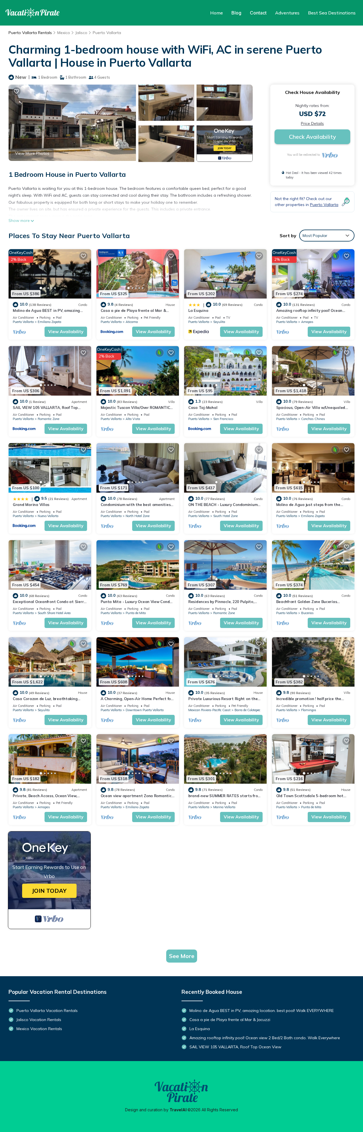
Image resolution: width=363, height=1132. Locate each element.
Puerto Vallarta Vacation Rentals (47, 1010)
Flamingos (308, 710)
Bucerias (307, 613)
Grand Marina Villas (31, 504)
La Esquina (198, 310)
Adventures (287, 13)
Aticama (132, 322)
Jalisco (81, 32)
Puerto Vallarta (107, 32)
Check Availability (312, 136)
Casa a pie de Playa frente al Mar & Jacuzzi (229, 1019)
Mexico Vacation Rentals (39, 1028)
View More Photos (32, 153)
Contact (258, 13)
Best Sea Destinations (332, 13)
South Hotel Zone (225, 516)
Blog (236, 13)
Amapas (307, 322)
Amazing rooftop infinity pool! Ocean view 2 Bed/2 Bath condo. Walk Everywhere (264, 1037)
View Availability (65, 331)
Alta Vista (133, 419)
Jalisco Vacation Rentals (38, 1019)
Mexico (63, 32)
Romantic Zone (48, 419)
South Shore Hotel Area (54, 613)
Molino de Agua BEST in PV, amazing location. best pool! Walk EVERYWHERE (261, 1010)
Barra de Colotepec (247, 710)
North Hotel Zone (137, 516)
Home (216, 13)
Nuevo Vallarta (48, 516)
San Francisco (223, 419)
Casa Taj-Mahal (202, 407)
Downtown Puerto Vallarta (145, 710)
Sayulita (219, 322)
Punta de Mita (136, 613)
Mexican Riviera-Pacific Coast (209, 710)
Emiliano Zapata (49, 322)
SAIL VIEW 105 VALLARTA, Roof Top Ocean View (235, 1046)
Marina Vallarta (224, 807)
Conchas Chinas (313, 419)
